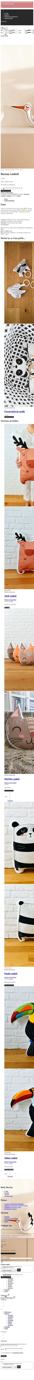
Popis (6, 199)
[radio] (12, 792)
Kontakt (6, 15)
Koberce (10, 1288)
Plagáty (10, 1286)
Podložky (7, 1216)
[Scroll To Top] (2, 1262)
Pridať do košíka (5, 190)
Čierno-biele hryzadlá (14, 411)
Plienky (6, 1220)
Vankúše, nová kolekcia (11, 1218)
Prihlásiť (3, 1356)
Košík (6, 1291)
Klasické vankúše (10, 169)
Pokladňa (7, 1289)
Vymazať (10, 800)
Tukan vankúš (10, 1158)
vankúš (18, 196)
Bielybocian (7, 1275)
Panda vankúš (10, 973)
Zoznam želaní (8, 18)
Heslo (3, 1349)
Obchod (6, 1194)
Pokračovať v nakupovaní (8, 1253)
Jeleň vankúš (10, 596)
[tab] (18, 199)
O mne (6, 13)
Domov (3, 169)
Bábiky (6, 1221)
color (5, 796)
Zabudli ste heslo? (18, 1353)
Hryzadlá (10, 1283)
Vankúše (8, 196)
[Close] (1, 7)
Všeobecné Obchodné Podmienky (14, 1204)
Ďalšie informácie (9, 200)
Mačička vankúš (11, 779)
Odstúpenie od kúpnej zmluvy (13, 1207)
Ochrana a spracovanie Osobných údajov (16, 1205)
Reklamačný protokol (10, 1209)
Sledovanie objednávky (11, 16)
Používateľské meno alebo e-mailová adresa (14, 1344)
